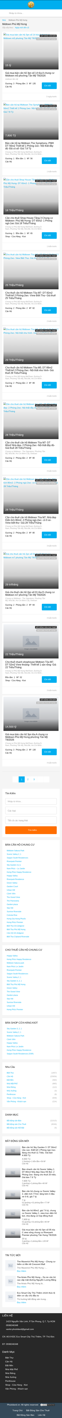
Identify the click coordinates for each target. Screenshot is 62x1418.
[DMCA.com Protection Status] (47, 1405)
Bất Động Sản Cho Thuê (38, 1410)
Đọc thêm (22, 1271)
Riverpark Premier (14, 861)
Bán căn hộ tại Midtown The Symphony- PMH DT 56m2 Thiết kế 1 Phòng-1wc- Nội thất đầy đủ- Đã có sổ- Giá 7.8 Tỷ (29, 146)
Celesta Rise (12, 915)
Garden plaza (12, 904)
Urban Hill (11, 890)
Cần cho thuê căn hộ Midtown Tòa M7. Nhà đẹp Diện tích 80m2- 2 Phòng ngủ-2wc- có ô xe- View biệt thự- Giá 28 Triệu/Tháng (30, 520)
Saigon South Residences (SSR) (20, 1054)
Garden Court (12, 886)
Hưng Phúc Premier (15, 922)
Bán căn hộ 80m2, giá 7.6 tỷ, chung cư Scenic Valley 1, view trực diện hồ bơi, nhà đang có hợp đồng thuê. (39, 1213)
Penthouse (11, 1094)
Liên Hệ (41, 1415)
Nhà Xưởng (11, 1091)
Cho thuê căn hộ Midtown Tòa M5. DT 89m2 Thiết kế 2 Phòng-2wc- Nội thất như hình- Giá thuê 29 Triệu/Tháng (29, 370)
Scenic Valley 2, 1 (14, 854)
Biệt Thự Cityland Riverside (18, 937)
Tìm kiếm (32, 830)
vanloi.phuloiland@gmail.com (20, 1329)
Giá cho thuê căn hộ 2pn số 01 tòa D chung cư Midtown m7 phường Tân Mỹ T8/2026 (30, 593)
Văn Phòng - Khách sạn (16, 1101)
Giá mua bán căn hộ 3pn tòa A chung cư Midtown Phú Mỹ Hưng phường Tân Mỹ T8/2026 (26, 737)
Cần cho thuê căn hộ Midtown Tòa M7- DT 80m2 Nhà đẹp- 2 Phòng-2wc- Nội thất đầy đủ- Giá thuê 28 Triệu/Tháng (30, 445)
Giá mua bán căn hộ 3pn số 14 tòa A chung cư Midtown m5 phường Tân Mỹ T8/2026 (29, 74)
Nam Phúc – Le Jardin (16, 869)
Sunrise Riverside (14, 912)
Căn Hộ (10, 1076)
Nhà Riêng (11, 1087)
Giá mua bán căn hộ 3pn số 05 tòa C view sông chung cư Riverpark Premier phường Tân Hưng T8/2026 (39, 1232)
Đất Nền (10, 1080)
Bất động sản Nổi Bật (15, 1128)
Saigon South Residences (17, 858)
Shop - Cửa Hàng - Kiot (16, 1098)
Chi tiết (47, 85)
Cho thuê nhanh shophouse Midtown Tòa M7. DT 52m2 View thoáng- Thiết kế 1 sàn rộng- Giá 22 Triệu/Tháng (30, 665)
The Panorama (13, 901)
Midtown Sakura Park (15, 851)
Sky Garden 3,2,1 (14, 865)
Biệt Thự (10, 1073)
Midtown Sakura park (15, 963)
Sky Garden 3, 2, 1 (14, 981)
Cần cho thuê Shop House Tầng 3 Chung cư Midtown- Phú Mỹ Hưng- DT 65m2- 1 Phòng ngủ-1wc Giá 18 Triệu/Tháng (29, 221)
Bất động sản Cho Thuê (46, 181)
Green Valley (12, 883)
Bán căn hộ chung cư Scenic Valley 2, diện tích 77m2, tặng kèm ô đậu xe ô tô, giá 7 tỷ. (38, 1194)
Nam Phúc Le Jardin (15, 966)
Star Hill (10, 908)
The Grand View (13, 897)
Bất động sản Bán (48, 36)
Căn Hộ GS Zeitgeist (15, 933)
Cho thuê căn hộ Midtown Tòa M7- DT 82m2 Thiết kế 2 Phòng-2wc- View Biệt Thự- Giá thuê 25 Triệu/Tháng (30, 295)
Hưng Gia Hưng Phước (16, 919)
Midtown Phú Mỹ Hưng (46, 39)
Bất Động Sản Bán (25, 1415)
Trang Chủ (17, 1410)
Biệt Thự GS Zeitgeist (15, 926)
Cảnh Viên (11, 894)
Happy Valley (12, 876)
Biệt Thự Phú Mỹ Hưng (16, 929)
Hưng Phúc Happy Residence (19, 872)
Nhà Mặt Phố (12, 1084)
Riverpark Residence (15, 879)
